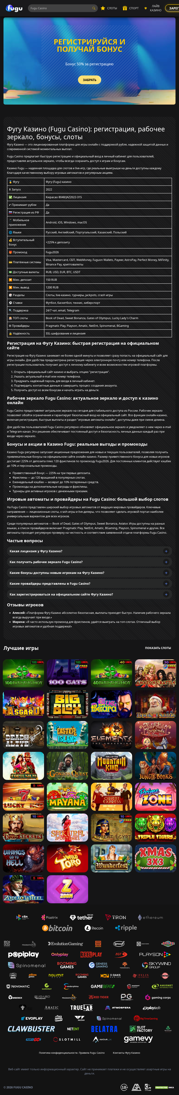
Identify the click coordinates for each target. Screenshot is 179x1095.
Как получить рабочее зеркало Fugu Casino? (46, 562)
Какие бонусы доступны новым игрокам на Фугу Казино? (57, 573)
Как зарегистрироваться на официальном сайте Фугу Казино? (61, 594)
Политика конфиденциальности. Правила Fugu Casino (72, 1052)
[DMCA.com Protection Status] (165, 1087)
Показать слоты (158, 648)
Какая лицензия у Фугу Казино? (36, 551)
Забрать (89, 80)
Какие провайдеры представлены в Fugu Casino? (50, 583)
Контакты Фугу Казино (126, 1052)
